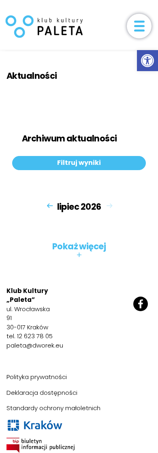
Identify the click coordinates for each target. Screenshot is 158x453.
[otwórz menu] (139, 26)
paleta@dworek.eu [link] (34, 345)
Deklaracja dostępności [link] (41, 392)
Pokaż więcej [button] (79, 250)
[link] (147, 60)
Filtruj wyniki (79, 162)
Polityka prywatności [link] (36, 377)
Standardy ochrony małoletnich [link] (53, 408)
